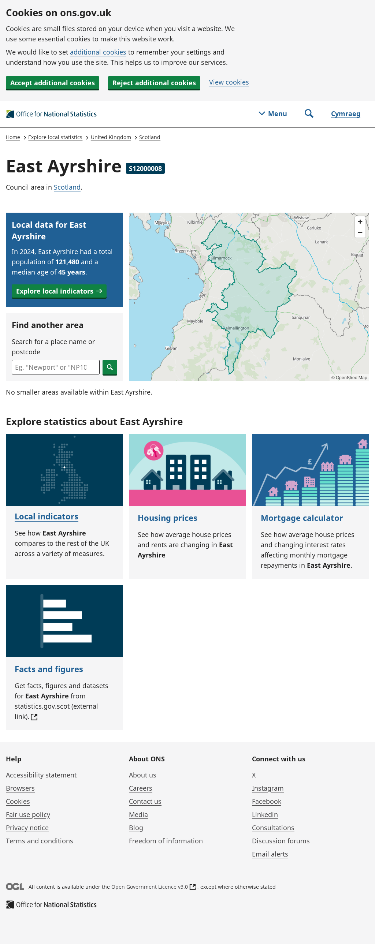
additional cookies (98, 52)
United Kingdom (111, 137)
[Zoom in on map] (360, 221)
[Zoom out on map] (360, 232)
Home (13, 137)
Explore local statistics (55, 137)
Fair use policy (28, 814)
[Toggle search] (309, 114)
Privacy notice (27, 827)
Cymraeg (345, 113)
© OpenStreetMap (349, 377)
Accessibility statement (41, 775)
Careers (140, 788)
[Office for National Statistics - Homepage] (51, 114)
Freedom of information (166, 840)
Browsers (20, 788)
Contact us (145, 801)
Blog (136, 827)
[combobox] (56, 367)
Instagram (268, 788)
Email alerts (270, 854)
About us (142, 775)
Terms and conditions (39, 840)
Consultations (273, 827)
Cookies (18, 801)
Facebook (266, 801)
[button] (59, 291)
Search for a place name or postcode (53, 346)
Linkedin (265, 814)
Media (138, 814)
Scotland (149, 137)
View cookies (229, 82)
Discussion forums (281, 840)
